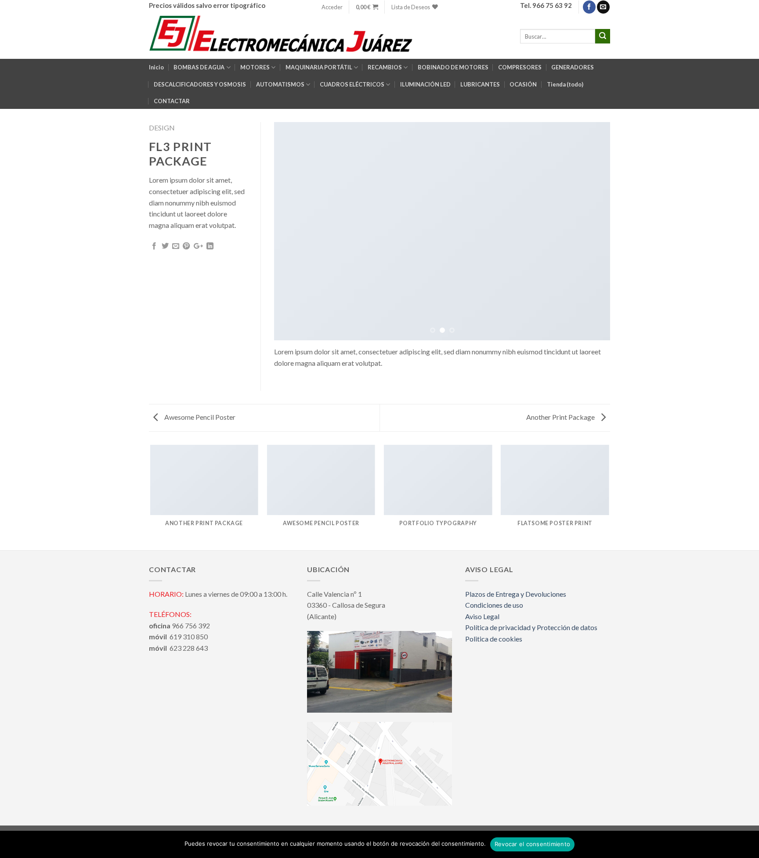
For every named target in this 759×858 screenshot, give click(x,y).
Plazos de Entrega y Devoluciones (515, 594)
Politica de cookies (493, 638)
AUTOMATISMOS (280, 84)
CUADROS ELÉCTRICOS (352, 84)
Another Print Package (561, 417)
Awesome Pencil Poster (199, 417)
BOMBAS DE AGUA (198, 67)
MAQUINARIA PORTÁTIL (319, 67)
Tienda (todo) (565, 84)
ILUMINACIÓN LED (425, 84)
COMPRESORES (520, 67)
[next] (592, 231)
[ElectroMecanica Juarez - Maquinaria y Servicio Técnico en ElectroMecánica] (282, 36)
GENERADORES (572, 67)
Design (162, 127)
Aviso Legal (482, 616)
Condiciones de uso (494, 605)
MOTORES (255, 67)
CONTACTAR (172, 101)
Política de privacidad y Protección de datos (531, 627)
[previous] (292, 231)
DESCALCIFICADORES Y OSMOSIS (200, 84)
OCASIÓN (523, 84)
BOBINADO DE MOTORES (453, 67)
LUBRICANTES (480, 84)
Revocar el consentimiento (532, 843)
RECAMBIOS (385, 67)
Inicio (156, 67)
